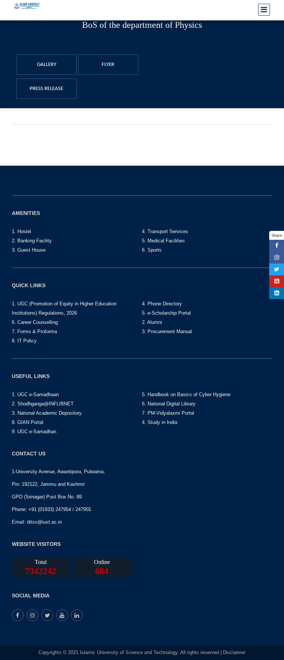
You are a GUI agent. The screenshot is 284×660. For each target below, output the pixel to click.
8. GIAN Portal (27, 422)
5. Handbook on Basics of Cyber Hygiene (186, 394)
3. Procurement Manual (167, 331)
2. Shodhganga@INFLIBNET (43, 404)
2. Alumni (152, 322)
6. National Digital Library (169, 404)
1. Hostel (21, 231)
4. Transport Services (165, 231)
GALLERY (46, 64)
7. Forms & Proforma (34, 331)
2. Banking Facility (32, 240)
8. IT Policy (24, 341)
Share (276, 235)
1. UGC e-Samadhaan (35, 394)
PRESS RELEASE (46, 89)
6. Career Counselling (35, 322)
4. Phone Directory (162, 303)
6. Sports (152, 250)
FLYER (108, 64)
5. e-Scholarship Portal (166, 313)
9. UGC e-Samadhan (34, 431)
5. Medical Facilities (163, 240)
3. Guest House (28, 250)
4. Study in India (159, 422)
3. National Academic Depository (47, 413)
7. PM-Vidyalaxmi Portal (168, 413)
